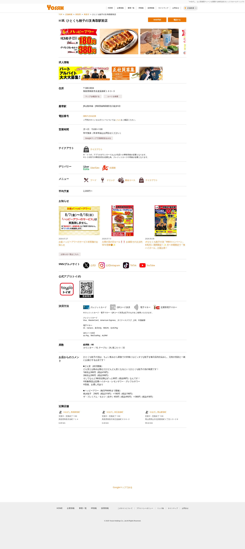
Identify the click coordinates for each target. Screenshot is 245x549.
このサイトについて (125, 508)
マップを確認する (92, 96)
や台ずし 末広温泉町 (115, 412)
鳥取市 (86, 14)
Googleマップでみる (122, 487)
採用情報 (151, 8)
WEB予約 (157, 19)
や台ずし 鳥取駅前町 (71, 412)
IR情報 (141, 8)
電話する (177, 19)
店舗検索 (190, 8)
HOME (110, 8)
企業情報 (120, 8)
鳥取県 (78, 14)
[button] (76, 41)
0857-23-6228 (89, 116)
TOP (60, 14)
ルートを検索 (112, 96)
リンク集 (160, 508)
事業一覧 (131, 8)
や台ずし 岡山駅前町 (158, 412)
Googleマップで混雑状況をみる (98, 138)
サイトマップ (163, 8)
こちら (118, 120)
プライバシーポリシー (145, 508)
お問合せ (175, 8)
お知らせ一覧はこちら (70, 254)
